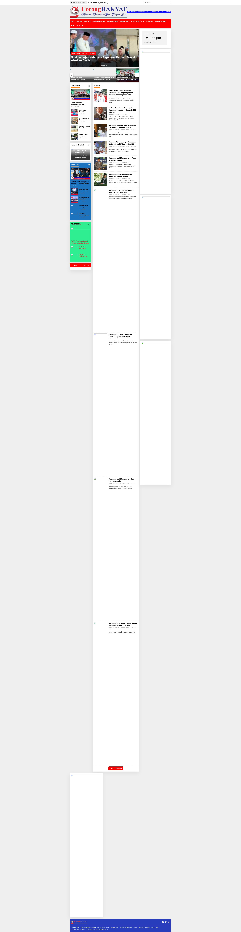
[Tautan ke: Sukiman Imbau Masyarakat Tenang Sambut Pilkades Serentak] (100, 692)
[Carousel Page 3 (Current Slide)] (106, 65)
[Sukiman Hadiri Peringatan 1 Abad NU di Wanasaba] (112, 167)
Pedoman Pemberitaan (77, 929)
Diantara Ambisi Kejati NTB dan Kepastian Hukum (81, 79)
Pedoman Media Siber (126, 927)
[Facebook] (163, 922)
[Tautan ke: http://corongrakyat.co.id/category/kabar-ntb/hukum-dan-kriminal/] (89, 145)
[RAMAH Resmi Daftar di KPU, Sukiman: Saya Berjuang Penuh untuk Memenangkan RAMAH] (112, 102)
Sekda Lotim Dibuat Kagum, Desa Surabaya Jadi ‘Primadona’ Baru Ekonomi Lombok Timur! (127, 79)
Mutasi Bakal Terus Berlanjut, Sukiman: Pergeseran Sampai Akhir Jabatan (122, 110)
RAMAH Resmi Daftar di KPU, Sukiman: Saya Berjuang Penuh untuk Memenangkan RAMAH (121, 92)
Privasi (135, 927)
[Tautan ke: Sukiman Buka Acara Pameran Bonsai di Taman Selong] (104, 48)
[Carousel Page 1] (102, 65)
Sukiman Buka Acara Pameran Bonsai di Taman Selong (102, 59)
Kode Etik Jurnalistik (144, 927)
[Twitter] (166, 922)
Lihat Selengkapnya (116, 768)
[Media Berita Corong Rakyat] (98, 11)
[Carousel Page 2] (104, 65)
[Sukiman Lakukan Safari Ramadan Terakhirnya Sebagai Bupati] (113, 136)
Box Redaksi (114, 927)
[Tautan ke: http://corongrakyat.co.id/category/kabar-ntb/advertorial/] (89, 224)
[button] (169, 2)
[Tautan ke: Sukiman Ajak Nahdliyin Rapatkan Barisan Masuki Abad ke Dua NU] (100, 147)
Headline (114, 97)
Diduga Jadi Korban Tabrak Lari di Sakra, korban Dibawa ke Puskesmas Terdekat (80, 151)
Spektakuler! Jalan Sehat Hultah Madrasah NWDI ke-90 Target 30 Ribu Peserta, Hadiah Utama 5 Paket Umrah (84, 247)
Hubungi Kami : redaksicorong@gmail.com (97, 929)
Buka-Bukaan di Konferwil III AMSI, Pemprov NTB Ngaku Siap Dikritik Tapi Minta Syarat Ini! (84, 190)
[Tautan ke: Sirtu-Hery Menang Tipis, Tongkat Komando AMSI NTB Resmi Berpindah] (80, 173)
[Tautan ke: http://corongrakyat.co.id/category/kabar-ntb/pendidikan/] (89, 86)
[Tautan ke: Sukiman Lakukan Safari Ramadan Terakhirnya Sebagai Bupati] (100, 130)
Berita (73, 53)
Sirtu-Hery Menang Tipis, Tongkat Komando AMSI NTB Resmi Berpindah (80, 183)
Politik (118, 97)
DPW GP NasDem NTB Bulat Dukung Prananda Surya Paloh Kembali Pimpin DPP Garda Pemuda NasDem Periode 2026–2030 (84, 198)
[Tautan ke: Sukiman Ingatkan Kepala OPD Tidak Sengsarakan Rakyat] (100, 404)
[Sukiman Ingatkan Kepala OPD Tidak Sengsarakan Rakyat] (112, 344)
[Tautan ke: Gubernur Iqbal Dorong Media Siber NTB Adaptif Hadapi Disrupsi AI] (74, 207)
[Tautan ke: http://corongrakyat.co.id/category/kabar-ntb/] (89, 165)
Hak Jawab (155, 927)
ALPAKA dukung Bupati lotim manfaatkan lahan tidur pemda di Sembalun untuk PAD (80, 242)
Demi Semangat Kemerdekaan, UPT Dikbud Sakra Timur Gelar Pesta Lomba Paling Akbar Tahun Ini (103, 79)
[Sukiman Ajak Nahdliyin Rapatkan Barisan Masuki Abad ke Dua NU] (128, 151)
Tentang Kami (105, 927)
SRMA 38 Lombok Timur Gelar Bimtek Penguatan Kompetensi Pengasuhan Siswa (84, 127)
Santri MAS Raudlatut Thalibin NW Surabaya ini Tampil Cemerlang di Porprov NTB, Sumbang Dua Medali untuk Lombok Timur (83, 111)
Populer (75, 265)
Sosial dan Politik (124, 129)
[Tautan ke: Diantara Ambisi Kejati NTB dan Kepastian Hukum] (81, 75)
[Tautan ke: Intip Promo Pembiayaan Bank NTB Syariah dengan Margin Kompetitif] (74, 257)
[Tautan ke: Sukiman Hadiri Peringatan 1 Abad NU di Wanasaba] (100, 163)
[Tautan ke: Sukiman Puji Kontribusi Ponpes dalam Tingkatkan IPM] (100, 259)
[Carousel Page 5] (85, 157)
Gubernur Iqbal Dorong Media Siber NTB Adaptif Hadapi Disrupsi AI (83, 206)
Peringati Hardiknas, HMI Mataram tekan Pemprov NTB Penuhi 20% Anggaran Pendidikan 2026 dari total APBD (84, 214)
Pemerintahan (80, 53)
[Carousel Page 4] (83, 157)
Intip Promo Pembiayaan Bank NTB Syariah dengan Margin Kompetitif (84, 255)
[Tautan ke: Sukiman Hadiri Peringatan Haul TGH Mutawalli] (100, 548)
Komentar (86, 265)
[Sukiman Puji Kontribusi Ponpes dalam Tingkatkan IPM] (134, 198)
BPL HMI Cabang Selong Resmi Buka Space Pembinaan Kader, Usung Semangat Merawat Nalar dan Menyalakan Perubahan (84, 119)
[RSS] (168, 922)
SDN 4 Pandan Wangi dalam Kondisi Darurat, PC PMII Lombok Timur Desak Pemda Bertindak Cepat (84, 135)
